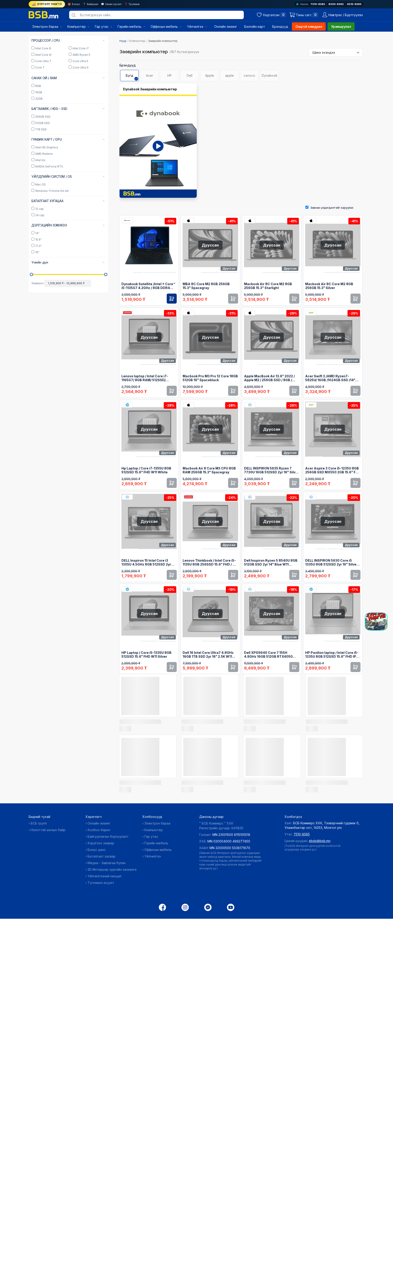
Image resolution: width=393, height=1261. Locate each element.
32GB (39, 181)
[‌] (147, 721)
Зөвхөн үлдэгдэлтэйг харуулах (331, 207)
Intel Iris (40, 242)
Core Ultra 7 (43, 143)
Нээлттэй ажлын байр (48, 830)
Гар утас (151, 836)
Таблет (41, 101)
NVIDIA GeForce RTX (49, 248)
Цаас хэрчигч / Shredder (52, 95)
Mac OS (40, 266)
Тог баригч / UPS (47, 89)
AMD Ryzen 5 (81, 137)
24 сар (39, 297)
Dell (189, 75)
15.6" (38, 321)
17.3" (38, 328)
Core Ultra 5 (80, 143)
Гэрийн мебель (156, 843)
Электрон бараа (157, 823)
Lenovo (249, 75)
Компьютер (137, 41)
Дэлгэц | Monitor (47, 71)
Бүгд (129, 75)
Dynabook (269, 75)
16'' (37, 334)
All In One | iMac (46, 59)
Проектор (43, 83)
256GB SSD (42, 198)
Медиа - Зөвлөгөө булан (107, 863)
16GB (38, 174)
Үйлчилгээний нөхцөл (104, 876)
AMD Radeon (44, 236)
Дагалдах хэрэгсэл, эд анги (55, 113)
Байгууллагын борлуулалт (108, 836)
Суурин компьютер (49, 48)
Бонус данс (97, 850)
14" (37, 315)
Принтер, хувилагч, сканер (54, 77)
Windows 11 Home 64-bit (52, 273)
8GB (38, 168)
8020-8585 (336, 4)
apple (229, 75)
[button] (68, 344)
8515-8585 (354, 4)
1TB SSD (41, 211)
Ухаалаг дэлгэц (46, 65)
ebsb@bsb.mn (319, 841)
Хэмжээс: (37, 365)
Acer (149, 75)
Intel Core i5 (43, 130)
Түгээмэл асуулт (101, 883)
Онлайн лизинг (99, 823)
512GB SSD (42, 205)
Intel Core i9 (43, 137)
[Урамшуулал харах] (376, 621)
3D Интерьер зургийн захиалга (112, 869)
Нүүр (122, 41)
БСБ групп (39, 823)
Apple (209, 75)
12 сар (39, 291)
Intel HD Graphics (46, 229)
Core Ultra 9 (80, 149)
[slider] (31, 356)
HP (169, 75)
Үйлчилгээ (152, 856)
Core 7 (39, 149)
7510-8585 (317, 4)
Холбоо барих (99, 830)
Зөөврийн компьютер (51, 54)
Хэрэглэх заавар (101, 843)
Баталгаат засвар (102, 856)
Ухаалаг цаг (44, 107)
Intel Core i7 (81, 130)
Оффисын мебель (158, 850)
